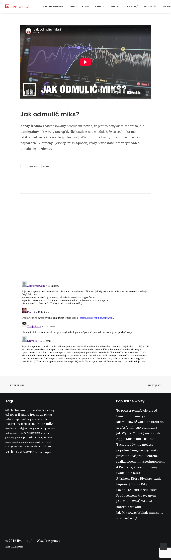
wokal (39, 452)
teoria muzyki (38, 446)
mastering (12, 423)
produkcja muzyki (34, 437)
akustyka (33, 410)
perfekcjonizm (32, 432)
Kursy (86, 6)
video (46, 166)
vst (20, 452)
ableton (15, 410)
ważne (28, 451)
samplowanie (27, 441)
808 (7, 410)
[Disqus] (85, 235)
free (33, 414)
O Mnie (73, 6)
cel (7, 414)
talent (27, 446)
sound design (40, 442)
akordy (24, 410)
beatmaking (48, 410)
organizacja (18, 433)
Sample (99, 6)
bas (39, 410)
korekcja (33, 166)
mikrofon (38, 424)
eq (23, 166)
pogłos (18, 437)
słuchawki (18, 446)
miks (49, 423)
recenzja (50, 437)
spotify (49, 442)
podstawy (9, 437)
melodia (26, 424)
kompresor (31, 419)
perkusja (45, 433)
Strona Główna (53, 6)
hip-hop (39, 415)
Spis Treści (151, 6)
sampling (16, 442)
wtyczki (48, 452)
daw (12, 414)
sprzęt (9, 446)
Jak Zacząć (131, 6)
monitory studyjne (16, 428)
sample (8, 442)
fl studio (23, 414)
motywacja (35, 428)
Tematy (114, 6)
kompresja (18, 419)
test (48, 446)
